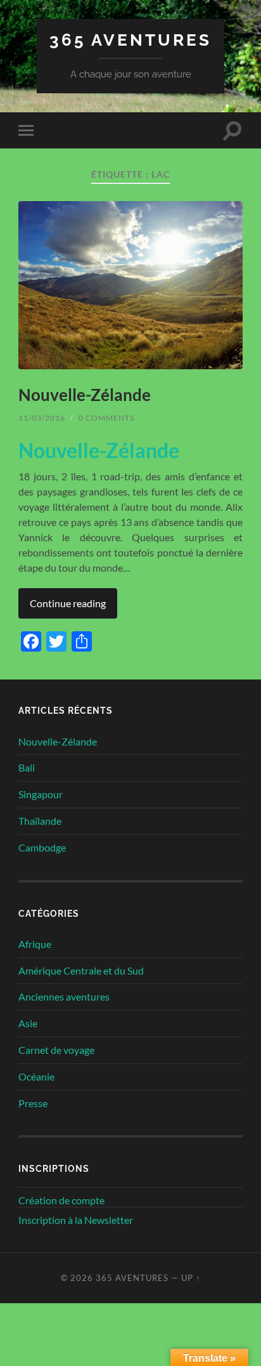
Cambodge (42, 847)
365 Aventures (130, 39)
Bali (26, 767)
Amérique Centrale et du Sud (81, 970)
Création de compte (61, 1200)
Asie (27, 1023)
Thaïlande (39, 821)
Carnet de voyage (56, 1050)
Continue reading (68, 603)
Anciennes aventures (64, 996)
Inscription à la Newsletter (75, 1220)
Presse (33, 1103)
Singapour (40, 794)
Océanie (36, 1076)
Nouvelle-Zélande (84, 394)
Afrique (34, 944)
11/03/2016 (41, 418)
